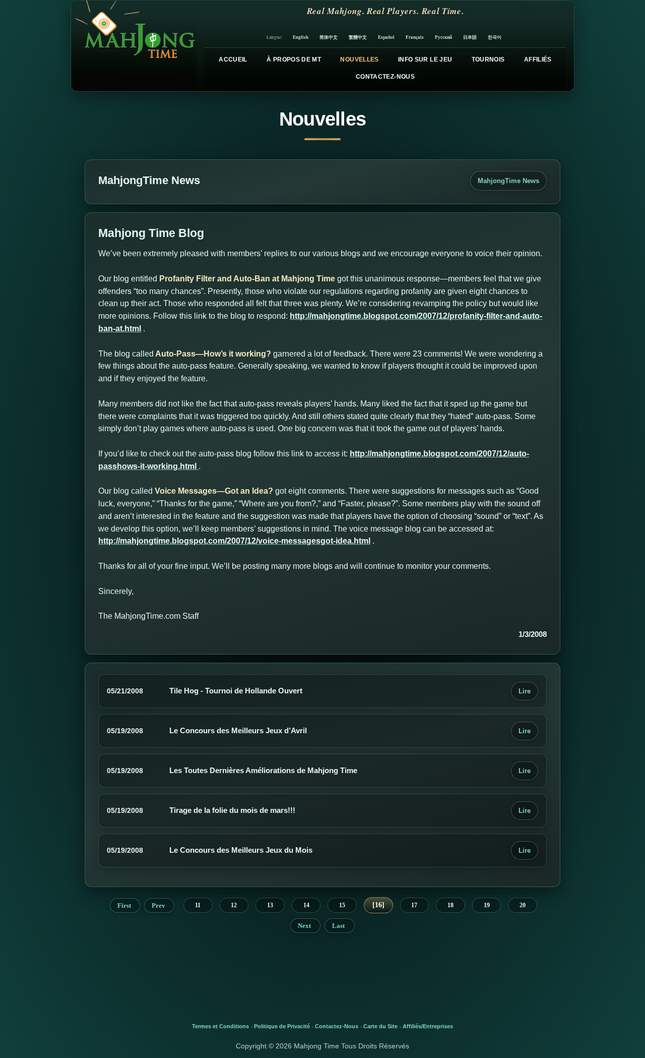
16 (378, 905)
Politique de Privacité (282, 1026)
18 (450, 905)
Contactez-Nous (385, 76)
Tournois (488, 59)
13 (270, 905)
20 (523, 905)
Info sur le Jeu (425, 59)
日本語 (470, 37)
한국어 (494, 37)
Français (415, 37)
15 (342, 905)
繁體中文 (358, 37)
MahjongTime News (508, 181)
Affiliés (538, 59)
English (300, 37)
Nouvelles (359, 59)
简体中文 (328, 37)
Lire (525, 691)
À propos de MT (294, 59)
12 (234, 905)
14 (306, 905)
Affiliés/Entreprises (428, 1026)
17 (414, 905)
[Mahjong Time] (134, 46)
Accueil (233, 59)
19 (487, 905)
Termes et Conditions (220, 1026)
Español (386, 37)
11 (198, 905)
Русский (443, 37)
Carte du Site (380, 1026)
